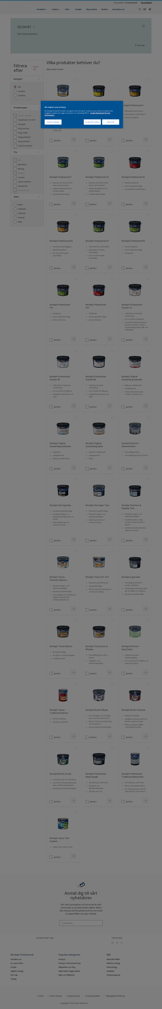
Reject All (110, 122)
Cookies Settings (53, 122)
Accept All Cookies (92, 122)
